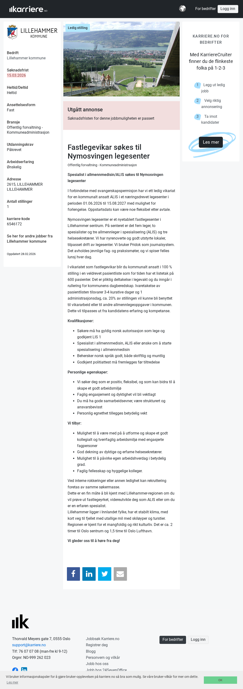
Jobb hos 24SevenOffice (106, 670)
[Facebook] (73, 574)
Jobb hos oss (97, 663)
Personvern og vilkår (103, 657)
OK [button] (220, 680)
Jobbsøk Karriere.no (102, 639)
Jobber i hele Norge (32, 9)
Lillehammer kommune (26, 58)
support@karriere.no (29, 645)
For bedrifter (205, 9)
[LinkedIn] (89, 574)
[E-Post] (120, 574)
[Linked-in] (24, 670)
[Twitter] (104, 574)
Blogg (91, 651)
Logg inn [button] (227, 9)
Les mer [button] (12, 682)
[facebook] (15, 670)
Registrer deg (97, 645)
